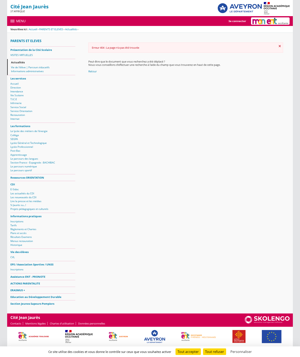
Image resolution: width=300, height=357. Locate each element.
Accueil (33, 29)
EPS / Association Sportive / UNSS (31, 264)
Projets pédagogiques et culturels (29, 209)
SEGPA (14, 139)
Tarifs (13, 225)
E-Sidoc (14, 189)
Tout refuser (214, 351)
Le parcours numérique (23, 166)
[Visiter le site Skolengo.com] (267, 322)
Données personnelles (91, 323)
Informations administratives (27, 71)
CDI (12, 184)
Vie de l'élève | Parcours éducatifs (30, 67)
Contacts (15, 323)
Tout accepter (188, 351)
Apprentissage (18, 155)
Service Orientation (21, 111)
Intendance (16, 91)
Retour (92, 71)
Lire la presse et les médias (25, 201)
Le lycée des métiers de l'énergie (29, 131)
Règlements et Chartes (23, 229)
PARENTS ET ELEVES (51, 29)
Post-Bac (15, 150)
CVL (12, 257)
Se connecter (237, 21)
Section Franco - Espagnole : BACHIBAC (32, 162)
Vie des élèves (19, 252)
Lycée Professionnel (21, 147)
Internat (14, 119)
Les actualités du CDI (22, 193)
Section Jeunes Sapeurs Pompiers (32, 304)
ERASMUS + (17, 290)
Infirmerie (16, 103)
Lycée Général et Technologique (28, 143)
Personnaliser (241, 351)
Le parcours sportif (21, 170)
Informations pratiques (25, 216)
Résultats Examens (21, 237)
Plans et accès (18, 233)
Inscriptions (16, 221)
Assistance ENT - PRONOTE (27, 277)
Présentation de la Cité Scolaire (31, 50)
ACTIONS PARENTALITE (25, 283)
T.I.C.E (13, 99)
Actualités (71, 29)
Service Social (18, 107)
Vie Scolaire (17, 95)
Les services (18, 78)
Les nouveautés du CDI (23, 197)
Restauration (17, 115)
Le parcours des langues (24, 158)
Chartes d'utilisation (62, 323)
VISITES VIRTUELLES (21, 55)
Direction (15, 87)
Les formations (20, 126)
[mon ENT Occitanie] (270, 21)
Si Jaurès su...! (18, 205)
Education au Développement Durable (35, 297)
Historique (16, 245)
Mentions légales (35, 323)
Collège (14, 135)
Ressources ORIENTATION (27, 177)
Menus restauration (21, 241)
